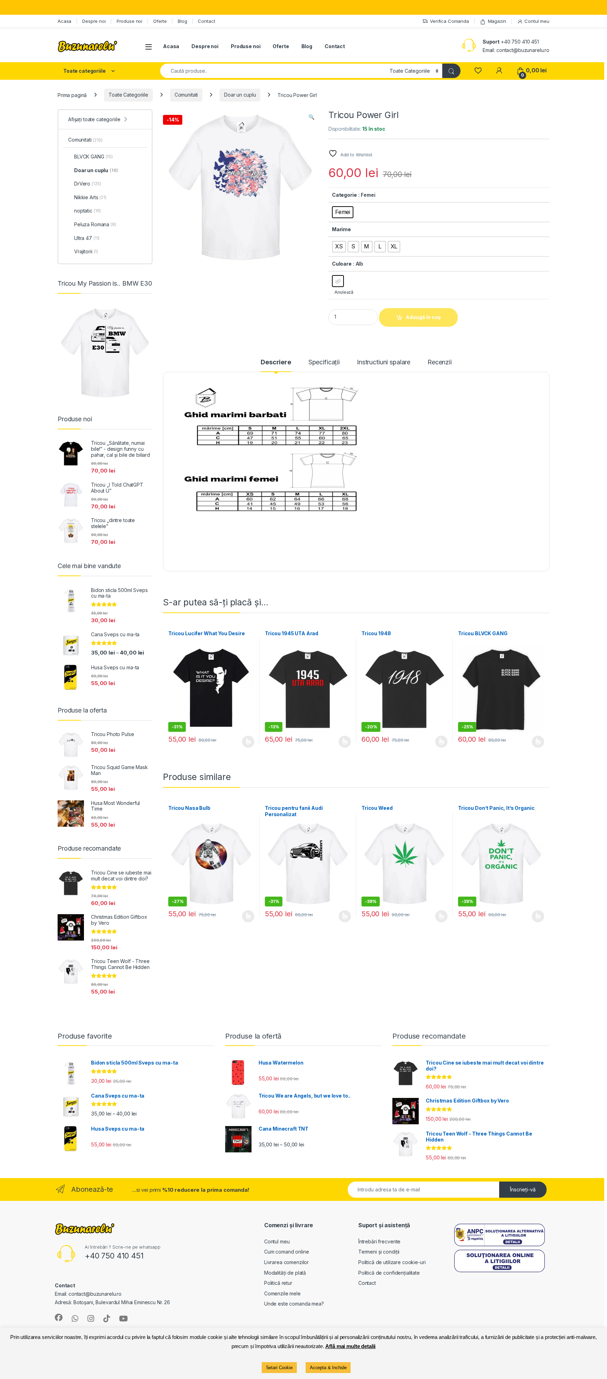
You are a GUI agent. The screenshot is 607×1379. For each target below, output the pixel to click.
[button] (311, 117)
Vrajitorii (86, 251)
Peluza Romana (95, 224)
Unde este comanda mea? (294, 1304)
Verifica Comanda (449, 21)
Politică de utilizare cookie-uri (392, 1262)
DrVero (87, 184)
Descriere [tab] (276, 362)
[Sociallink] (59, 1317)
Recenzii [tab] (439, 362)
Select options (342, 916)
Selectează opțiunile (241, 742)
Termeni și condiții (378, 1252)
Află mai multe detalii (350, 1346)
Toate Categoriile (128, 95)
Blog (182, 21)
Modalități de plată (285, 1273)
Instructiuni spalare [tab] (383, 362)
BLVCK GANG (93, 157)
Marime (341, 229)
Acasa (64, 21)
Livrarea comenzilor (286, 1262)
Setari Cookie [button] (279, 1367)
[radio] (343, 212)
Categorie (344, 195)
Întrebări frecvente (379, 1241)
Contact (206, 21)
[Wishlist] (478, 70)
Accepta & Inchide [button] (328, 1367)
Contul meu (536, 21)
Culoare (342, 264)
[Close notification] (596, 7)
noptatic (87, 211)
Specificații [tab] (324, 362)
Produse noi (129, 21)
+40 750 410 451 (520, 42)
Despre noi (94, 21)
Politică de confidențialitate (389, 1273)
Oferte (160, 21)
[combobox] (273, 71)
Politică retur (278, 1283)
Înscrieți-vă (523, 1189)
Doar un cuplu (240, 95)
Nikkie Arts (90, 197)
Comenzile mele (282, 1293)
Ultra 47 (86, 238)
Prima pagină (72, 95)
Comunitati (186, 95)
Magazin (497, 21)
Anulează (343, 292)
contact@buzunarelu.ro (522, 50)
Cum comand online (286, 1252)
